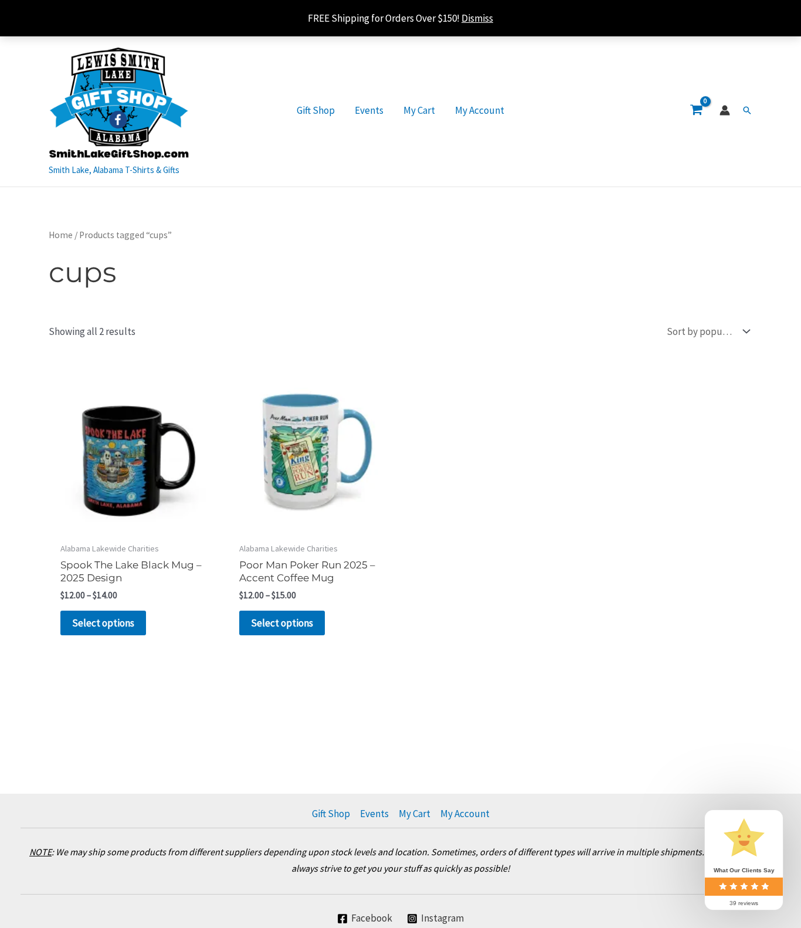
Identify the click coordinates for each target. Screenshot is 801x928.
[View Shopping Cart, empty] (696, 110)
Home (61, 235)
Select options (103, 623)
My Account (479, 110)
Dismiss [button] (477, 18)
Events (369, 110)
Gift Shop (316, 110)
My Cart (419, 110)
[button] (747, 110)
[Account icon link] (724, 110)
